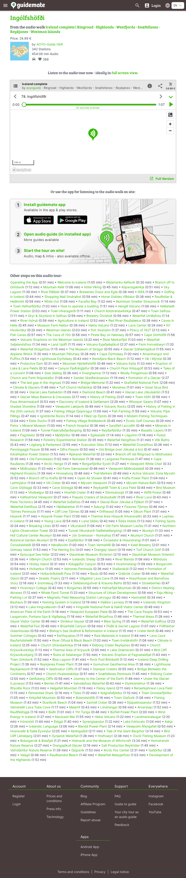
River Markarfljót (115, 339)
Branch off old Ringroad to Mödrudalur (143, 454)
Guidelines (88, 812)
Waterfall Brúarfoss (99, 616)
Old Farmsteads (41, 459)
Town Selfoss (160, 311)
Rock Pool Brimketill (104, 659)
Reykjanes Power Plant (57, 664)
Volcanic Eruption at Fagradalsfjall (126, 655)
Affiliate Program (93, 804)
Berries (49, 683)
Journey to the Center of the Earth (98, 678)
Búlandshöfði (85, 698)
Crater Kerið (145, 631)
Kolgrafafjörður (111, 693)
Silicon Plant (142, 511)
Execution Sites (92, 445)
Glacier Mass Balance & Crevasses (45, 397)
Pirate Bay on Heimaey (107, 335)
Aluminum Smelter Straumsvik (138, 301)
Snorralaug (45, 583)
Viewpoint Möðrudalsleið (126, 468)
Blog (84, 796)
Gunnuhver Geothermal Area (114, 664)
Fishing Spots (165, 521)
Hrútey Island (39, 564)
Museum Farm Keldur (53, 325)
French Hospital (77, 425)
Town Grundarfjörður (156, 693)
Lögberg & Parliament (45, 445)
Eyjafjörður (76, 540)
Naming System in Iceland (61, 602)
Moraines (119, 387)
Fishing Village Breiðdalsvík (86, 421)
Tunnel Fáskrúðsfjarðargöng (61, 430)
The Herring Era (63, 550)
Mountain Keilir (53, 287)
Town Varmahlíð (99, 545)
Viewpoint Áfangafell (141, 726)
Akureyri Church (142, 535)
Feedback (122, 825)
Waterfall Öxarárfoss (138, 445)
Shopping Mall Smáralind (62, 297)
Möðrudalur (28, 468)
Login (16, 804)
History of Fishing (103, 397)
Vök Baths (162, 440)
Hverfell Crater (75, 492)
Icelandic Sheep (84, 559)
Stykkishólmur (135, 683)
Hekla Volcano (98, 325)
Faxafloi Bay (87, 301)
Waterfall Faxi (30, 626)
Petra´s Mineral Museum (28, 425)
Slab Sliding (53, 373)
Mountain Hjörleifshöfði (79, 363)
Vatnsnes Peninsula (78, 569)
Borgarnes (74, 588)
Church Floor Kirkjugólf (126, 368)
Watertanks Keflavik (120, 282)
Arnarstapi (145, 707)
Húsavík (16, 516)
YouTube (155, 812)
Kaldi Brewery (141, 545)
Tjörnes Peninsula (23, 511)
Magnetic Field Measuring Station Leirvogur (79, 597)
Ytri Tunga (82, 712)
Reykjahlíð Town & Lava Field (114, 487)
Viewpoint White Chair (146, 464)
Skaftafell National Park (141, 382)
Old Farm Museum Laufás (124, 526)
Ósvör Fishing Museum (149, 736)
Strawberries (151, 583)
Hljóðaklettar (65, 507)
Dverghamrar (91, 373)
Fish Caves (18, 335)
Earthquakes (66, 635)
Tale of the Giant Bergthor (125, 731)
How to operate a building (80, 306)
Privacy (99, 872)
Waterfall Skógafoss (35, 349)
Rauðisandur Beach (64, 755)
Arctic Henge (53, 464)
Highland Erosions (23, 473)
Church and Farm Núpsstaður (32, 378)
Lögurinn (131, 435)
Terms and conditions (73, 872)
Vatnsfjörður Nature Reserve (31, 750)
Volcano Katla (126, 363)
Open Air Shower (89, 478)
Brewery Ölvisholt (99, 316)
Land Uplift (59, 344)
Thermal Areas (143, 616)
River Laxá (144, 497)
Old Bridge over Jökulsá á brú (121, 449)
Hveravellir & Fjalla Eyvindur (30, 731)
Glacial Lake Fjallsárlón (46, 392)
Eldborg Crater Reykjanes (111, 645)
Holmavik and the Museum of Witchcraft (101, 741)
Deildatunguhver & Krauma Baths (97, 583)
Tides (77, 693)
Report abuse (90, 820)
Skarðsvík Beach (54, 702)
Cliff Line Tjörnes (67, 511)
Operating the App (24, 282)
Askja (169, 721)
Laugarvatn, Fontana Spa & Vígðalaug (38, 616)
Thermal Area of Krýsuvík (71, 650)
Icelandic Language (43, 726)
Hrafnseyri (105, 736)
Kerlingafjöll (79, 731)
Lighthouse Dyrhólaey (56, 359)
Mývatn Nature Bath (141, 483)
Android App (90, 847)
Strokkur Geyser (72, 621)
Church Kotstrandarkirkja (112, 311)
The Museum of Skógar (86, 349)
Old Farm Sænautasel (72, 468)
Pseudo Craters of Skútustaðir (94, 497)
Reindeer (78, 459)
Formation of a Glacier (144, 378)
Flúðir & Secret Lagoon (123, 626)
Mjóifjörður (63, 435)
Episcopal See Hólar (35, 554)
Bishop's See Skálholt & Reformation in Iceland (83, 631)
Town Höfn (143, 397)
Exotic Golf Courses (140, 421)
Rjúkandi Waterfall (82, 454)
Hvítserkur (36, 569)
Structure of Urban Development (112, 593)
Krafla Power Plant (135, 478)
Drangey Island (105, 550)
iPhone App (89, 855)
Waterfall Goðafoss (67, 502)
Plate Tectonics (21, 502)
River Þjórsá (29, 320)
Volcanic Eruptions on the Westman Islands (51, 339)
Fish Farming (121, 411)
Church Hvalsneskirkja (62, 674)
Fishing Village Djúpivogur (73, 411)
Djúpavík (77, 750)
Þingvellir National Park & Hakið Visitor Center (109, 607)
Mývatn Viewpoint (94, 483)
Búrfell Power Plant (124, 712)
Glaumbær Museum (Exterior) (91, 554)
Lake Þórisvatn (134, 721)
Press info (53, 809)
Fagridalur (27, 435)
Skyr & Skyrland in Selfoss (47, 316)
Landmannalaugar (148, 717)
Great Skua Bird (156, 387)
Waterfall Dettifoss (23, 507)
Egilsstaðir (98, 435)
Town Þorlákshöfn (125, 640)
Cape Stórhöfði (155, 335)
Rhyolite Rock (20, 688)
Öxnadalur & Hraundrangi (122, 540)
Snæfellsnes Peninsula (114, 674)
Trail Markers (102, 473)
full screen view (124, 72)
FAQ (118, 796)
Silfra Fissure (69, 449)
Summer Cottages (23, 635)
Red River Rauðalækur (124, 320)
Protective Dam (31, 363)
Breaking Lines (40, 526)
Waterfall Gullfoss (153, 621)
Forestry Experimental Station (65, 440)
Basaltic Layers (152, 430)
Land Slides (90, 521)
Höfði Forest (153, 492)
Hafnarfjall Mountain (117, 588)
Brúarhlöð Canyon (73, 626)
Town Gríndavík (21, 659)
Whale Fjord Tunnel (55, 593)
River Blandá (124, 559)
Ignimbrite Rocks (52, 416)
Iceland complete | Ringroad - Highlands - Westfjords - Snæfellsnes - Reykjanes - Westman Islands (85, 29)
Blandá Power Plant (92, 726)
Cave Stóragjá (62, 487)
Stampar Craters (105, 669)
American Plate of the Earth (30, 612)
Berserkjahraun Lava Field (153, 688)
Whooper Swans (141, 402)
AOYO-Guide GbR (50, 44)
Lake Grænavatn (122, 650)
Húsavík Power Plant (56, 516)
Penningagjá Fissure (25, 449)
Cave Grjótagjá (21, 487)
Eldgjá (58, 721)
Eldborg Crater (161, 674)
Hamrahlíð (138, 597)
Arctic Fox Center (116, 750)
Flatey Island (105, 688)
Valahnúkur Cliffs (61, 669)
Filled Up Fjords (95, 416)
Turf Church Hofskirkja (75, 387)
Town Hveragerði (63, 311)
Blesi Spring (112, 621)
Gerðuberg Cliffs (41, 678)
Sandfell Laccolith (122, 425)
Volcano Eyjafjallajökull (102, 344)
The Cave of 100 (58, 335)
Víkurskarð (78, 526)
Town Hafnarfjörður (27, 306)
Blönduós (160, 559)
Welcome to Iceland (71, 282)
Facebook (156, 804)
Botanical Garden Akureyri (29, 540)
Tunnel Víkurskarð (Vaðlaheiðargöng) (95, 530)
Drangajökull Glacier (67, 745)
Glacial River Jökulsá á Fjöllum (122, 502)
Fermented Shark (41, 693)
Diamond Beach (93, 392)
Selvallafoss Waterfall (89, 683)
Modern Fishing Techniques (147, 416)
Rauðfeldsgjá (19, 712)
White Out (51, 301)
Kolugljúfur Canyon (82, 564)
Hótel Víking (93, 287)
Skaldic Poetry (49, 578)
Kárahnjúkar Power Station (29, 454)
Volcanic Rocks (115, 406)
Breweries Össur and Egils (98, 292)
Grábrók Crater (129, 573)
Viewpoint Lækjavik (69, 406)
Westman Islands (58, 330)
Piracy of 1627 (140, 330)
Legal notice (120, 872)
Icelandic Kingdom (157, 602)
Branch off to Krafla (43, 478)
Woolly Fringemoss (134, 373)
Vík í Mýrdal (153, 359)
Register (18, 796)
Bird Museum (165, 487)
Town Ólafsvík (124, 698)
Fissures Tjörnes (136, 507)
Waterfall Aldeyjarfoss (114, 755)
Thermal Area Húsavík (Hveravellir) (116, 516)
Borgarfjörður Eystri (96, 464)
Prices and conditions (54, 798)
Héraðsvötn (59, 545)
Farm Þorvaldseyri (152, 344)
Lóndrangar (108, 707)
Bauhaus (16, 602)
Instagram (156, 796)
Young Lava (52, 521)
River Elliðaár (50, 292)
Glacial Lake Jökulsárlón (143, 392)
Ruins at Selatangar (67, 655)
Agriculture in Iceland (73, 320)
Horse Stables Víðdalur (118, 297)
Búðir (52, 712)
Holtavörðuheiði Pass (55, 573)
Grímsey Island (21, 550)
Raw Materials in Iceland (112, 635)
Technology (55, 817)
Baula (94, 573)
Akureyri (148, 530)
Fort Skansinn (101, 330)
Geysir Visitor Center (25, 621)
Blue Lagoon (61, 659)
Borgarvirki (164, 564)
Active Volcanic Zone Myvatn (153, 473)
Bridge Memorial (93, 382)
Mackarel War (65, 717)
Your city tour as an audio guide (127, 814)
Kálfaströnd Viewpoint (36, 497)
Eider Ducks (38, 421)
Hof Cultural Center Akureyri (31, 535)
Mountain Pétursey (66, 354)
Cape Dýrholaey (111, 354)
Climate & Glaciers (26, 387)
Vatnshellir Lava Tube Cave (30, 707)
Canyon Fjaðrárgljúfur (74, 368)
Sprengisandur (93, 721)
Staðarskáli (120, 569)
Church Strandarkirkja (57, 645)
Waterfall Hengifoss (121, 440)
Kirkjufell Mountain (42, 698)
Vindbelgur (36, 492)
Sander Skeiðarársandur (91, 378)
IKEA (141, 292)
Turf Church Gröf (148, 550)
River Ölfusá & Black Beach (72, 640)
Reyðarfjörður (112, 430)
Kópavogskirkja (133, 287)
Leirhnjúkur (18, 483)
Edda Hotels (127, 521)
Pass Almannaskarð (24, 402)
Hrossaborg (64, 473)
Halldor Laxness (112, 602)
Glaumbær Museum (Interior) (153, 554)
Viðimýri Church (40, 559)
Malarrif (74, 707)
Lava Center (137, 325)
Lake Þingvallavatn (43, 607)
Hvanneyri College (33, 588)
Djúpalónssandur (139, 702)
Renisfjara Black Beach (109, 359)
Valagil (25, 755)
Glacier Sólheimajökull (139, 349)
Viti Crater (53, 483)
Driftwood (106, 511)
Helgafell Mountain (63, 688)
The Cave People (140, 612)
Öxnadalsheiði (20, 545)
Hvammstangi (126, 564)
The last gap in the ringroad (40, 382)
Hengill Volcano (129, 306)
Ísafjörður (155, 750)
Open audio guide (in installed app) (57, 234)
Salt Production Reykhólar (120, 745)
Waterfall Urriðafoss (146, 316)
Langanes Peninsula (119, 459)
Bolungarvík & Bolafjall (36, 741)
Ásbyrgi (99, 507)
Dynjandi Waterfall (65, 736)
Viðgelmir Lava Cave (94, 578)
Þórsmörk (27, 721)
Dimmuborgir (114, 492)
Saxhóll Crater (96, 702)
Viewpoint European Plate (89, 612)
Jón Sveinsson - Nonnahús (91, 535)
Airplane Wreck (21, 354)
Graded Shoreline (23, 406)
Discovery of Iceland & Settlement (84, 402)
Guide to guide (125, 804)
